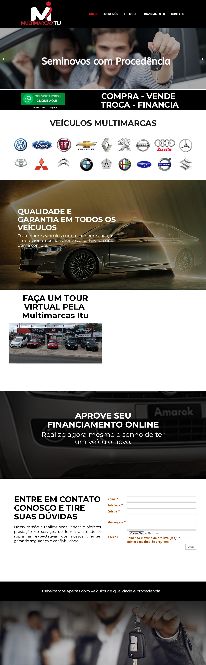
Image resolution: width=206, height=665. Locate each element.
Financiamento (154, 14)
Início (93, 14)
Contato (177, 14)
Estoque (130, 14)
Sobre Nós (110, 14)
